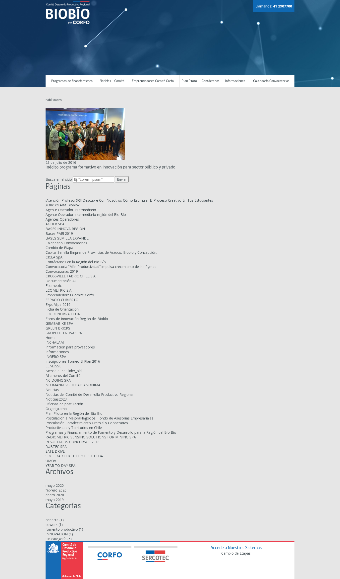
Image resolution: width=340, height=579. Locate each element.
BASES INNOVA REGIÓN (65, 228)
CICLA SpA (54, 257)
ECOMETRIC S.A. (59, 290)
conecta (52, 519)
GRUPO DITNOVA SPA (64, 333)
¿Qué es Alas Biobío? (62, 205)
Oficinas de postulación (64, 404)
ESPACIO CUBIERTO (62, 299)
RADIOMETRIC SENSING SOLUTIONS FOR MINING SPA (91, 437)
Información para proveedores (70, 347)
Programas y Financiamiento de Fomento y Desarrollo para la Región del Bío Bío (111, 432)
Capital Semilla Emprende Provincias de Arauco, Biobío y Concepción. (101, 252)
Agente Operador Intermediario (71, 209)
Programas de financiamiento (72, 81)
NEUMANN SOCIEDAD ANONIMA (73, 385)
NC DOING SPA (58, 380)
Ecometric (54, 285)
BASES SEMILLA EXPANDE (67, 238)
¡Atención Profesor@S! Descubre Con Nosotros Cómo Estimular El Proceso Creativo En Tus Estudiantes (129, 200)
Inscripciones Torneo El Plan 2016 (73, 361)
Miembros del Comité (63, 375)
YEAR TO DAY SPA (60, 465)
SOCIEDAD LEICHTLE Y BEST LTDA (74, 456)
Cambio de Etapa (59, 247)
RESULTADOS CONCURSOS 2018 (73, 441)
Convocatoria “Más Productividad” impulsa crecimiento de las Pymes (101, 266)
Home (51, 337)
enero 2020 (55, 495)
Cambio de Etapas (236, 553)
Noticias (105, 81)
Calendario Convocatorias (271, 81)
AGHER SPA (55, 224)
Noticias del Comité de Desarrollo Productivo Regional (89, 394)
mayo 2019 (55, 499)
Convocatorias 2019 (62, 271)
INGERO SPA (56, 356)
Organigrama (56, 408)
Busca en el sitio (59, 179)
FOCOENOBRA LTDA (63, 314)
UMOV (51, 460)
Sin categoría (56, 538)
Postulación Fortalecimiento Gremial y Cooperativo (87, 422)
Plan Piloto (189, 81)
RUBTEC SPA (56, 446)
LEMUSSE (53, 366)
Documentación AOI (62, 280)
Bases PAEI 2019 (59, 233)
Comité (119, 81)
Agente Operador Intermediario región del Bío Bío (86, 214)
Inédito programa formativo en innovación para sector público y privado (110, 167)
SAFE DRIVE (55, 451)
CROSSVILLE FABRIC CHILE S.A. (71, 276)
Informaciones (235, 81)
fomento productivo (62, 529)
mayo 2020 (55, 485)
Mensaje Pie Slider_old (64, 370)
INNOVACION (57, 534)
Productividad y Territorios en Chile (74, 427)
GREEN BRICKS (58, 328)
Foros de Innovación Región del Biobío (77, 318)
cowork (51, 524)
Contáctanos (211, 81)
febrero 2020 (56, 490)
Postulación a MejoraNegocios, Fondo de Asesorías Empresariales (99, 418)
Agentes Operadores (62, 219)
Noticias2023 (56, 399)
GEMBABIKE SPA (59, 323)
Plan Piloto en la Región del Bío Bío (74, 413)
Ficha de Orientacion (62, 309)
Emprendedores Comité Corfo (153, 81)
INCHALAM (55, 342)
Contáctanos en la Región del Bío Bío (76, 261)
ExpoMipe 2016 (58, 304)
